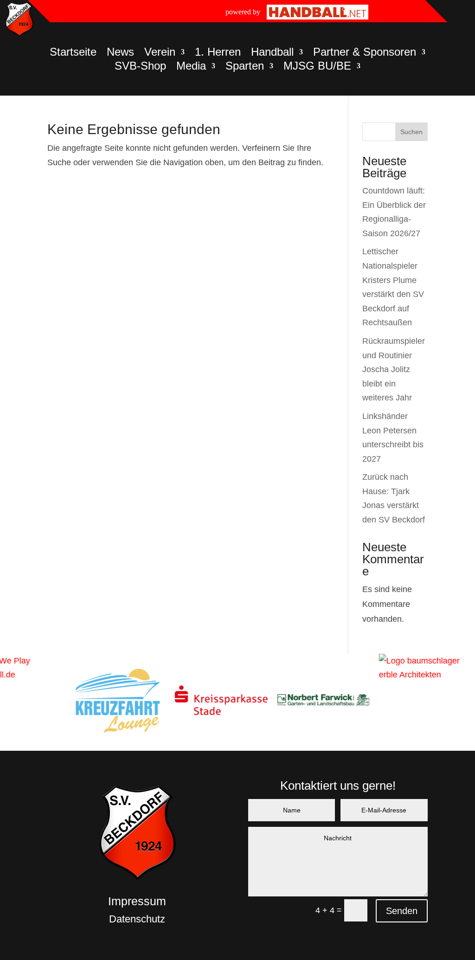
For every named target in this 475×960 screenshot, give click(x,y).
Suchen (411, 131)
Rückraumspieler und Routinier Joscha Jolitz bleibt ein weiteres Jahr (393, 369)
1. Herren (218, 53)
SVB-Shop (140, 67)
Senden (401, 911)
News (120, 53)
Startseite (73, 53)
